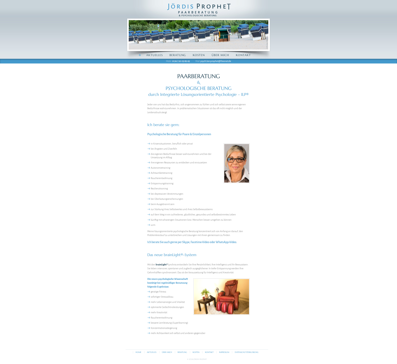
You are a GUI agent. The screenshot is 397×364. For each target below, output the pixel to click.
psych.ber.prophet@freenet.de (215, 61)
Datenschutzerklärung (247, 352)
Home (138, 352)
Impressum (224, 352)
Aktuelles (154, 55)
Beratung (178, 55)
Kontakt (243, 55)
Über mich (220, 55)
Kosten (199, 55)
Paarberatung (198, 13)
